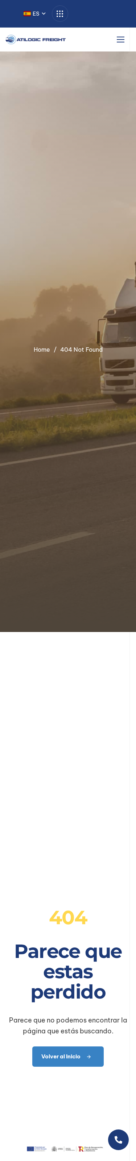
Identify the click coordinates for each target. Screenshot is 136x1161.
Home (42, 349)
